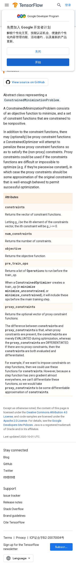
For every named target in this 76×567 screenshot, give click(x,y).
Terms (7, 537)
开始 (38, 62)
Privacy (21, 537)
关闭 (38, 51)
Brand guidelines (14, 515)
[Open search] (59, 5)
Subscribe (62, 547)
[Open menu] (7, 5)
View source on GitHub (28, 82)
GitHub (7, 464)
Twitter (8, 470)
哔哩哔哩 (9, 477)
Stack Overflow (13, 509)
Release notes (12, 502)
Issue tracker (11, 495)
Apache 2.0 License (15, 420)
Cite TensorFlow (14, 522)
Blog (6, 457)
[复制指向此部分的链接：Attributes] (22, 197)
